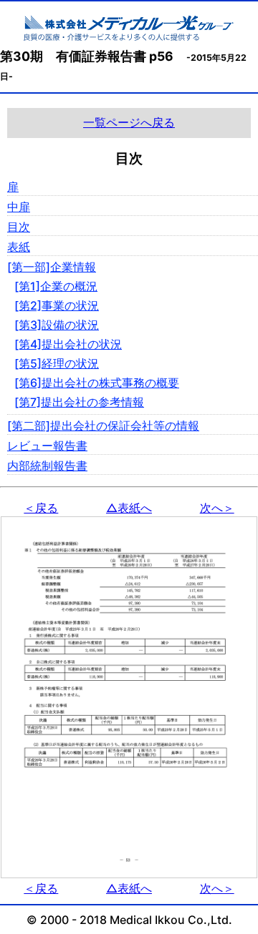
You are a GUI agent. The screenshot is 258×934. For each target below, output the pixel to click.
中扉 (18, 207)
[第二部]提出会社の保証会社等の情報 (103, 425)
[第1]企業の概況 (55, 286)
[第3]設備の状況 (56, 325)
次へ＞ (217, 508)
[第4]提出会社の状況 (68, 344)
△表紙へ (129, 508)
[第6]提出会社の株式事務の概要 (96, 382)
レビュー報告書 (47, 445)
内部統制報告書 (47, 465)
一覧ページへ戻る (129, 122)
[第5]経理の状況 (56, 363)
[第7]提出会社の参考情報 (79, 402)
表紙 (18, 247)
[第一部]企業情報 (51, 267)
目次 (18, 227)
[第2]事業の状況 (56, 305)
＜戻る (41, 508)
